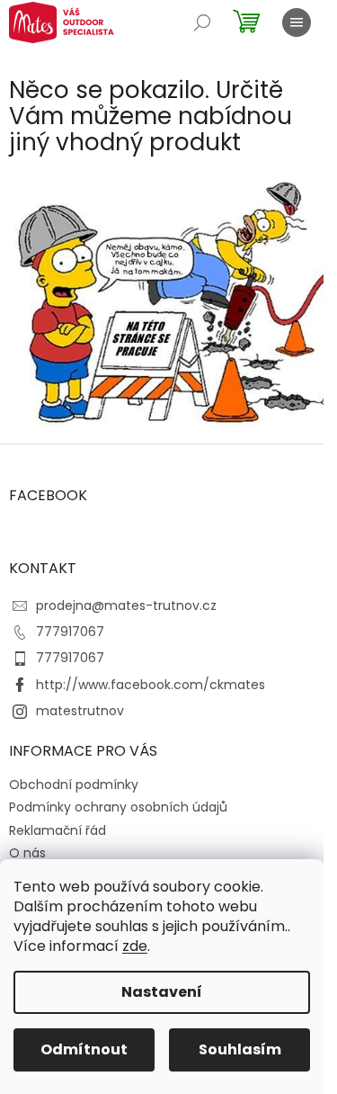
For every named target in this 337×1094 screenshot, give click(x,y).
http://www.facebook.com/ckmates (150, 685)
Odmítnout (84, 1049)
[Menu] (297, 22)
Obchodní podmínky (73, 785)
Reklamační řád (57, 830)
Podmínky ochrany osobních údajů (118, 807)
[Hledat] (202, 22)
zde (134, 946)
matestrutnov (80, 711)
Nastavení (161, 992)
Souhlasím (240, 1049)
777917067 (70, 632)
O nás (27, 853)
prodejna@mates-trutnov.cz (126, 605)
